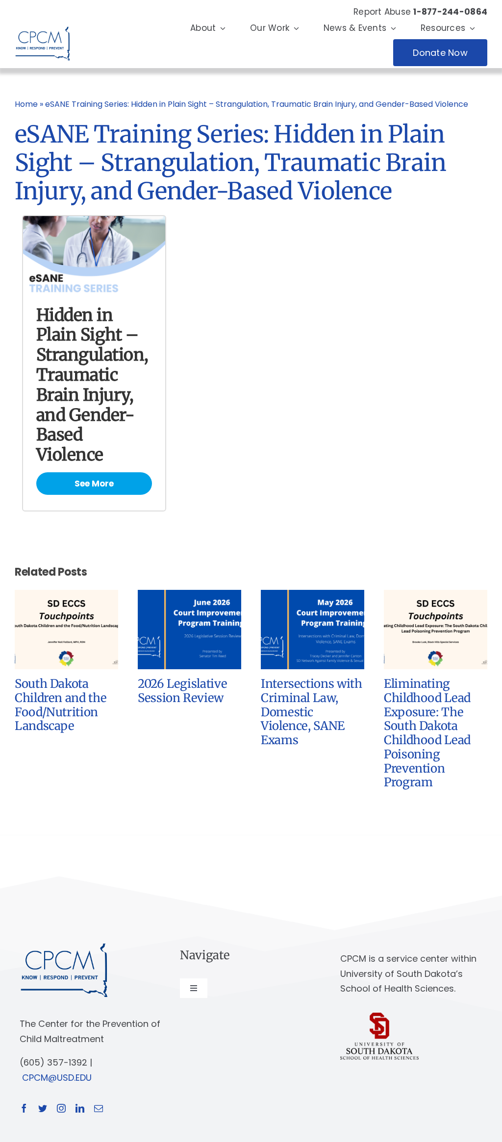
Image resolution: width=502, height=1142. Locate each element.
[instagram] (61, 1108)
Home (26, 104)
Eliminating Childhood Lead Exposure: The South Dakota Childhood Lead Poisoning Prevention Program (427, 733)
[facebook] (24, 1108)
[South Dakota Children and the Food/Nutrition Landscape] (66, 596)
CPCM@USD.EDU (57, 1077)
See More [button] (94, 483)
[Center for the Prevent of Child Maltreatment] (42, 24)
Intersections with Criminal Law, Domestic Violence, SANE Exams (311, 712)
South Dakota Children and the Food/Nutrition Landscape (60, 704)
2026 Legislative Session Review (182, 690)
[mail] (98, 1108)
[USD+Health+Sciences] (379, 1017)
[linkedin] (79, 1108)
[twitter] (42, 1108)
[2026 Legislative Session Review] (189, 596)
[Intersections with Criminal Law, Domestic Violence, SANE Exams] (312, 596)
